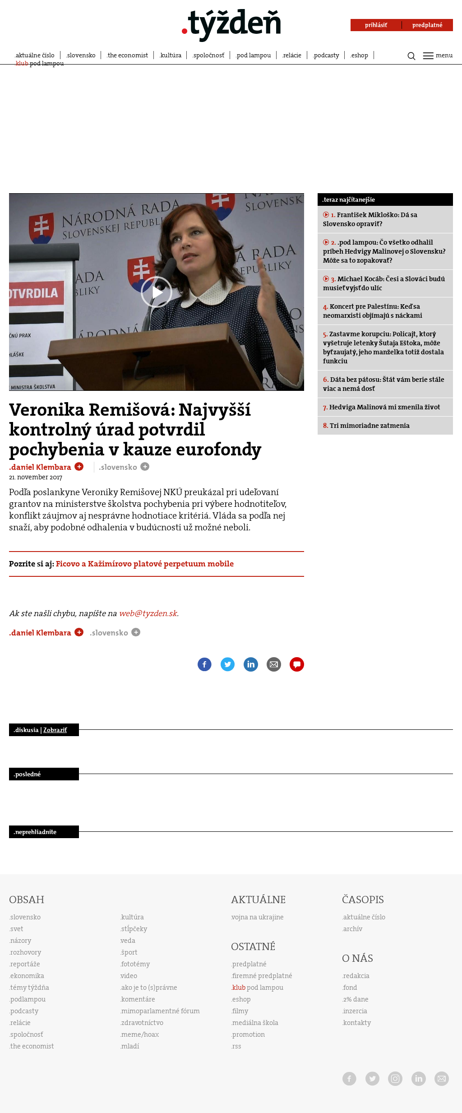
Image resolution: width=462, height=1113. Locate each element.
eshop (359, 55)
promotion (248, 1034)
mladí (130, 1046)
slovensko (81, 55)
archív (352, 928)
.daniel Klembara (41, 467)
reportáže (25, 964)
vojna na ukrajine (258, 917)
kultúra (171, 55)
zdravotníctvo (142, 1022)
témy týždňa (29, 987)
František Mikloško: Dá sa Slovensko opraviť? (370, 219)
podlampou (28, 999)
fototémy (135, 964)
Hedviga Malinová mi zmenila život (381, 407)
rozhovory (25, 952)
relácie (292, 55)
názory (20, 940)
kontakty (357, 1022)
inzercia (355, 1011)
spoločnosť (209, 55)
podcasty (326, 55)
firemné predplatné (262, 975)
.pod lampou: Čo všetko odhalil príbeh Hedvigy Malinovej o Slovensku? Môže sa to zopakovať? (384, 251)
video (129, 975)
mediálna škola (255, 1022)
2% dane (356, 999)
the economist (128, 55)
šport (129, 952)
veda (128, 940)
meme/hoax (140, 1034)
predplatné (249, 964)
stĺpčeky (134, 928)
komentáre (138, 999)
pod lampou (254, 55)
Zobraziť (55, 730)
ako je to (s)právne (149, 987)
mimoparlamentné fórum (160, 1011)
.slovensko (119, 467)
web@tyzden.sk (148, 613)
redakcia (356, 975)
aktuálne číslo (35, 55)
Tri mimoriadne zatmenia (366, 425)
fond (350, 987)
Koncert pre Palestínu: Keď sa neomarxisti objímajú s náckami (372, 311)
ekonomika (27, 975)
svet (16, 928)
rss (236, 1046)
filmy (240, 1011)
